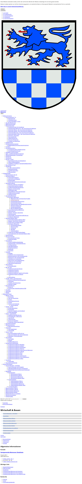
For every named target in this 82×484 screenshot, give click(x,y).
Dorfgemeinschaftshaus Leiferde (16, 351)
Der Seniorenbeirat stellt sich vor (16, 333)
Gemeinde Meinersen (11, 196)
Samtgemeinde (6, 173)
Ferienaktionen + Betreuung (15, 316)
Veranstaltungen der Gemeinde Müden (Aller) (19, 233)
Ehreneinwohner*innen (14, 238)
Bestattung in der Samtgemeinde (16, 257)
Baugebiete (8, 371)
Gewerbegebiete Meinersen (17, 384)
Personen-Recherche (13, 139)
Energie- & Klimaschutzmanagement (17, 280)
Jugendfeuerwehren (13, 246)
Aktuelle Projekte (12, 284)
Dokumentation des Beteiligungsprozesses (21, 204)
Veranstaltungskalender (11, 363)
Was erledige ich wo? (11, 165)
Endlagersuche (9, 142)
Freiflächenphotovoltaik (14, 193)
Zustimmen (3, 10)
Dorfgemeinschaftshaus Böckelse (16, 344)
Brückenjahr (11, 309)
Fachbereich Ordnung (13, 271)
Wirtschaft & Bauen (7, 364)
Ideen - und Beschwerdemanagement (15, 153)
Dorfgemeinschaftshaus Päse (15, 354)
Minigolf (10, 340)
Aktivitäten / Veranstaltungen (15, 336)
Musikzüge (10, 249)
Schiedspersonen (12, 120)
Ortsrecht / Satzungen (13, 135)
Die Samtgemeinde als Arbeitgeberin (17, 160)
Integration (8, 327)
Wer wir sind (9, 267)
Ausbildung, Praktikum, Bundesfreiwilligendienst (19, 163)
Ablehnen (2, 9)
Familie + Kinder (9, 306)
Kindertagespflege (12, 312)
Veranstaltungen (12, 266)
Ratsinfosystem (9, 235)
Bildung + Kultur (9, 295)
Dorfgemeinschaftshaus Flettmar (16, 348)
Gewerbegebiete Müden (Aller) (18, 385)
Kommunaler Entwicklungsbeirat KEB (17, 288)
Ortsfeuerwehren (12, 245)
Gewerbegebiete (12, 379)
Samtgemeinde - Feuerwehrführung (16, 243)
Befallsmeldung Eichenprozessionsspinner (18, 145)
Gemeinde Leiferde (10, 183)
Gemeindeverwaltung (13, 177)
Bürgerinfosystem (10, 125)
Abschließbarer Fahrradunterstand (16, 191)
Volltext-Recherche (12, 138)
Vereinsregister (14, 305)
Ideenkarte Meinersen (16, 205)
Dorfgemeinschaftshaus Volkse (15, 358)
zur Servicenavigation (8, 18)
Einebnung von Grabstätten (15, 262)
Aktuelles (13, 229)
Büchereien (11, 297)
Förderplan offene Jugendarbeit (15, 322)
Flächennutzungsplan (11, 395)
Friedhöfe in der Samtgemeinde (15, 254)
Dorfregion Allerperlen (13, 224)
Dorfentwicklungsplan (16, 203)
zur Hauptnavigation (8, 15)
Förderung (13, 228)
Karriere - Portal (9, 159)
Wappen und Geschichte (14, 189)
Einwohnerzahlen (12, 239)
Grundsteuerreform (10, 148)
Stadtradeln (11, 361)
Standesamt (8, 158)
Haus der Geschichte (13, 298)
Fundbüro (8, 146)
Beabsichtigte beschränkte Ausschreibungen (19, 370)
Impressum (6, 442)
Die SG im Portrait (10, 236)
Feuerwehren (9, 240)
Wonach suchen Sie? (5, 399)
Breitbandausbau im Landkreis (13, 393)
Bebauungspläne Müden (11, 392)
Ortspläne (8, 290)
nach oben (3, 437)
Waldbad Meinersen (13, 341)
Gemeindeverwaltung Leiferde (15, 186)
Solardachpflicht (15, 231)
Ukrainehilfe (11, 330)
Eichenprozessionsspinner (12, 144)
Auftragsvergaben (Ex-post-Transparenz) (18, 368)
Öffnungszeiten (12, 172)
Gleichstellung (9, 264)
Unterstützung (11, 319)
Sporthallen (11, 339)
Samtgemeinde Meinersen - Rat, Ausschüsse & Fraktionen (22, 128)
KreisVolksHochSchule (13, 301)
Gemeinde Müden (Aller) (11, 218)
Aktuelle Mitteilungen (11, 123)
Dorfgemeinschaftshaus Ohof (15, 353)
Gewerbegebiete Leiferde (17, 382)
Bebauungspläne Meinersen (12, 391)
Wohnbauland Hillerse (16, 374)
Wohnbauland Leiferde (16, 375)
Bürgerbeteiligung (10, 285)
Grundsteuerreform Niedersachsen (16, 149)
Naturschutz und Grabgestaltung (16, 260)
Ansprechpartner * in (11, 117)
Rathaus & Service (7, 116)
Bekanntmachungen (10, 124)
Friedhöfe (8, 252)
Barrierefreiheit (7, 439)
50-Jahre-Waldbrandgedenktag (15, 242)
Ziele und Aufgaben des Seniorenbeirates (18, 334)
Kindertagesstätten (12, 308)
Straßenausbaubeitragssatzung (15, 187)
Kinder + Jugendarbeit (11, 313)
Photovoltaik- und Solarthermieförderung (18, 215)
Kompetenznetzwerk (11, 323)
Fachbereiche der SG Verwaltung (16, 127)
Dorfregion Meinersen (13, 197)
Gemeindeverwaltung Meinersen (16, 210)
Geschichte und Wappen (14, 179)
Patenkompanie (12, 214)
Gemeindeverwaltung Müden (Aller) (16, 219)
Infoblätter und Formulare (12, 152)
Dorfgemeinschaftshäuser (12, 343)
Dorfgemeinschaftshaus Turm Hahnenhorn (18, 357)
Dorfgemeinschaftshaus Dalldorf (16, 346)
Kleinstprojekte (14, 226)
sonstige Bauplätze (12, 386)
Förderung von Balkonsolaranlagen (16, 232)
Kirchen (10, 299)
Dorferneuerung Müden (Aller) (15, 222)
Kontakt (5, 443)
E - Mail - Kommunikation (14, 167)
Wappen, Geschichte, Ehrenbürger (16, 221)
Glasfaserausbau (12, 194)
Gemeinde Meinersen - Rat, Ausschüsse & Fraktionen (21, 132)
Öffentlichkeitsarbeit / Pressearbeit (14, 155)
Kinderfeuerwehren (13, 247)
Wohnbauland (11, 372)
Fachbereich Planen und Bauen (15, 274)
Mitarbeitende (11, 118)
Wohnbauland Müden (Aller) (17, 378)
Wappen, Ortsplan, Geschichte (15, 212)
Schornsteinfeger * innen (14, 121)
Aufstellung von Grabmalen (14, 259)
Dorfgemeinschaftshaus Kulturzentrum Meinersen (20, 350)
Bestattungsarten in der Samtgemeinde (17, 256)
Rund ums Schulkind (13, 320)
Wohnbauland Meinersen (17, 377)
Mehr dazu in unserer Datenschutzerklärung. (12, 6)
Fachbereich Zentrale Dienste (15, 269)
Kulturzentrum (11, 211)
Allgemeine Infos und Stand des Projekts (20, 198)
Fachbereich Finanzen (13, 270)
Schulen (10, 302)
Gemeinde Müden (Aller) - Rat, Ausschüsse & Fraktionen (21, 134)
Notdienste (8, 156)
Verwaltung (8, 166)
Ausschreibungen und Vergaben (16, 367)
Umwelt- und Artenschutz (14, 283)
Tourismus (8, 360)
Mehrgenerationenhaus (14, 326)
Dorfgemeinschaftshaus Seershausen (17, 356)
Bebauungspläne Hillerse (12, 388)
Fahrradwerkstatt (12, 329)
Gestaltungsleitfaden (16, 207)
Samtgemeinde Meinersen (12, 452)
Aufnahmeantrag (15, 200)
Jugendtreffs (11, 318)
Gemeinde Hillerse (10, 176)
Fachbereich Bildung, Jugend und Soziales (18, 273)
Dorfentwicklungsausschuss (17, 201)
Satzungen (8, 291)
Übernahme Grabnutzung (14, 263)
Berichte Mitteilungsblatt (17, 208)
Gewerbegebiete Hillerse (17, 381)
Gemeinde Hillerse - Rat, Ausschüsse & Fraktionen (20, 130)
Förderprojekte (9, 396)
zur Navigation (6, 17)
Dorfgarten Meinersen (13, 217)
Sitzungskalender (12, 137)
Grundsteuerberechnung (14, 151)
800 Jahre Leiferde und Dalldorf (15, 184)
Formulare (10, 250)
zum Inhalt (5, 13)
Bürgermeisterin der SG (11, 175)
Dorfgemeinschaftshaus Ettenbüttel (16, 347)
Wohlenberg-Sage (12, 190)
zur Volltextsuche (7, 14)
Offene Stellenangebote (14, 162)
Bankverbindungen (12, 169)
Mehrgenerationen (10, 325)
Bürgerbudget (11, 180)
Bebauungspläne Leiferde (12, 389)
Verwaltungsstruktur (13, 170)
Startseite (5, 403)
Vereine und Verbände (13, 304)
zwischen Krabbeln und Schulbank (16, 311)
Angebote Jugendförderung (14, 315)
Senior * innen (9, 332)
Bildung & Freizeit (7, 294)
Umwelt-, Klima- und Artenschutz (14, 278)
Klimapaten (11, 281)
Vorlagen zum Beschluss (14, 141)
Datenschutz (6, 440)
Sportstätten (9, 337)
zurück (2, 435)
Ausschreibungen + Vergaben (13, 365)
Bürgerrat (10, 287)
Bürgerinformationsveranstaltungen (17, 182)
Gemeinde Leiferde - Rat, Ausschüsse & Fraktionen (20, 131)
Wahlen (7, 292)
